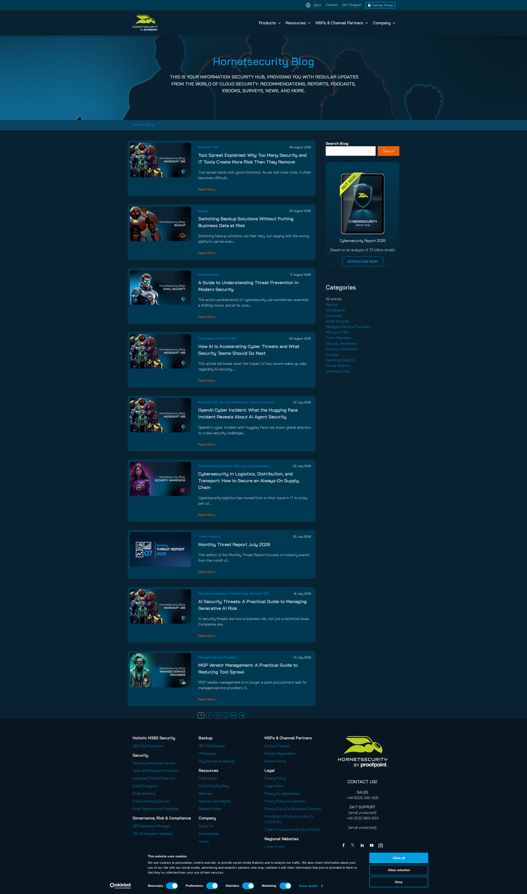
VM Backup (207, 753)
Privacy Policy (275, 778)
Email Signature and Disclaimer (156, 808)
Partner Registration (280, 753)
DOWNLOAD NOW (362, 261)
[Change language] (313, 5)
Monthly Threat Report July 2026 (234, 544)
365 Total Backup (212, 746)
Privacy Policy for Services (285, 801)
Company (382, 22)
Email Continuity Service (151, 801)
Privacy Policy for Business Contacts (293, 808)
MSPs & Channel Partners (339, 22)
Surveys (332, 354)
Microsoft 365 (208, 147)
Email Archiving (144, 793)
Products (267, 22)
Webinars (205, 793)
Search (388, 151)
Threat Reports (209, 536)
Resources (296, 22)
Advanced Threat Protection (154, 778)
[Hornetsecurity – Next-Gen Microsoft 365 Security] (145, 23)
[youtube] (371, 845)
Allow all (399, 858)
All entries (334, 298)
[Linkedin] (362, 845)
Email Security (208, 275)
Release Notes (210, 808)
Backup (203, 211)
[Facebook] (344, 845)
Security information (342, 349)
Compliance (206, 338)
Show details (308, 886)
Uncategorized (337, 371)
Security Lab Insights (215, 801)
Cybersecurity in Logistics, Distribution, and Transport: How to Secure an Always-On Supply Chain (248, 480)
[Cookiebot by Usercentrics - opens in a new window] (121, 886)
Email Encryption (145, 786)
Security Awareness (233, 402)
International (208, 833)
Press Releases (338, 337)
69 (234, 715)
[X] (353, 845)
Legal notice (274, 786)
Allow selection (399, 870)
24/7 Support (351, 5)
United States (275, 847)
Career (204, 841)
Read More (206, 189)
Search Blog (337, 143)
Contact (332, 5)
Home (137, 124)
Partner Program (277, 746)
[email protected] (362, 812)
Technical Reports (261, 402)
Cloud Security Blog (214, 786)
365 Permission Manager (151, 826)
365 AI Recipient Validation (153, 833)
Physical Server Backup (216, 761)
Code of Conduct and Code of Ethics (292, 829)
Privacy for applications (282, 793)
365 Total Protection (148, 746)
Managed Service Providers (217, 657)
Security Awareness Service (154, 763)
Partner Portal (382, 5)
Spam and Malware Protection (155, 770)
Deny (398, 882)
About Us (206, 826)
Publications (208, 778)
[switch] (212, 885)
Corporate (334, 315)
